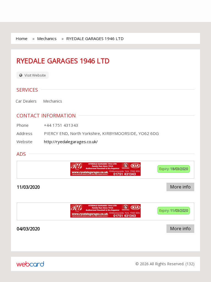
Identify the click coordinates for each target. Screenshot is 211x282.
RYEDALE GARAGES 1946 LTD (95, 38)
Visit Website (35, 75)
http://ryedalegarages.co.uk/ (71, 141)
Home (21, 38)
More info (180, 187)
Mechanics (47, 38)
